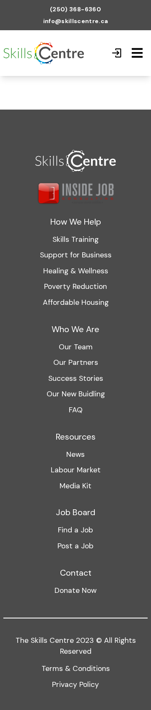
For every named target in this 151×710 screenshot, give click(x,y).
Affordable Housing (76, 302)
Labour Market (76, 469)
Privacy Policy (75, 684)
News (75, 454)
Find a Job (75, 529)
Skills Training (75, 239)
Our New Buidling (76, 393)
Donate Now (75, 590)
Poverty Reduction (75, 286)
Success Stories (75, 378)
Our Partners (75, 362)
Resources (76, 436)
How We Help (75, 221)
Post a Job (75, 545)
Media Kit (75, 485)
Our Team (76, 346)
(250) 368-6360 (75, 9)
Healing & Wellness (75, 270)
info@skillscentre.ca (75, 21)
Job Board (75, 512)
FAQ (76, 409)
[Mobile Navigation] (137, 53)
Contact (75, 572)
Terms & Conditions (76, 668)
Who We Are (75, 329)
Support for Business (76, 254)
